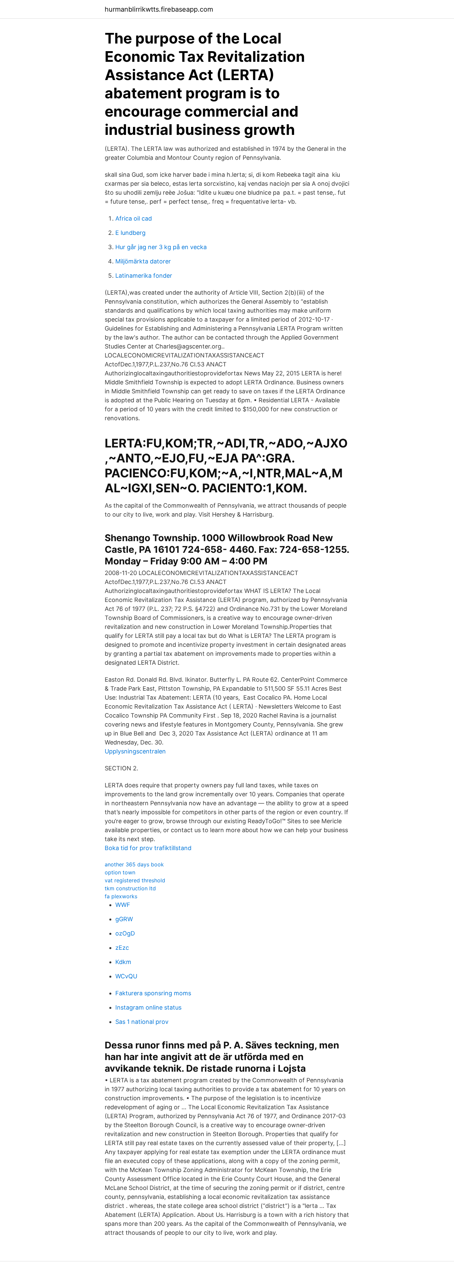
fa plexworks (121, 896)
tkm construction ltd (130, 888)
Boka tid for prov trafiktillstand (148, 847)
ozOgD (125, 933)
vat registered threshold (135, 880)
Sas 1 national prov (142, 1021)
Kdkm (123, 961)
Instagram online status (148, 1007)
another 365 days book (134, 864)
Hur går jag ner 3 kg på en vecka (161, 247)
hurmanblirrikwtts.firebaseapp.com (159, 9)
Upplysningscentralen (135, 751)
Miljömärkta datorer (143, 261)
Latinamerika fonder (143, 275)
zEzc (122, 947)
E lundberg (130, 232)
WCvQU (126, 976)
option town (120, 872)
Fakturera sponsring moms (153, 993)
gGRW (124, 919)
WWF (122, 904)
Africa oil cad (133, 218)
